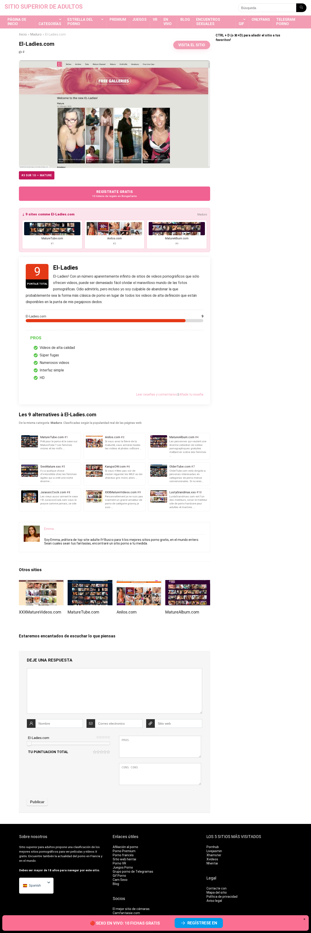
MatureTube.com (83, 612)
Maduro (36, 34)
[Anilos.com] (139, 583)
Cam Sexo (120, 880)
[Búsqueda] (301, 7)
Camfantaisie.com (126, 913)
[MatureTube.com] (90, 583)
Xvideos (212, 859)
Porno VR (119, 863)
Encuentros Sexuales (208, 21)
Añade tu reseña (191, 394)
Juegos (139, 19)
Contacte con (216, 888)
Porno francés (123, 855)
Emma (49, 529)
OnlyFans (261, 19)
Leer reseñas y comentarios (156, 394)
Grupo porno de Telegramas (133, 871)
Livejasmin (214, 851)
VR (155, 19)
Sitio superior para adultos (37, 847)
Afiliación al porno (125, 847)
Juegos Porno (123, 867)
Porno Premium (124, 851)
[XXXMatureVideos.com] (41, 583)
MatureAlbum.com (182, 612)
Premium (118, 19)
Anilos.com (127, 612)
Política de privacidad (221, 896)
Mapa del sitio (216, 892)
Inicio (23, 34)
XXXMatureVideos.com (40, 612)
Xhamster (213, 855)
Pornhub (212, 847)
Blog (185, 19)
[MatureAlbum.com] (187, 583)
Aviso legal (214, 900)
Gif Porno (119, 875)
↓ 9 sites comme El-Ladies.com (48, 214)
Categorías (49, 24)
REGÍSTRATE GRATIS (114, 194)
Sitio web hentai (124, 859)
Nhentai (212, 863)
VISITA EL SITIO (191, 45)
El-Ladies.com (38, 738)
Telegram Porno (285, 21)
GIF (241, 24)
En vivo (167, 21)
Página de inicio (17, 21)
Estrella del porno (80, 21)
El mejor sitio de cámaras (131, 909)
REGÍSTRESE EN (202, 922)
